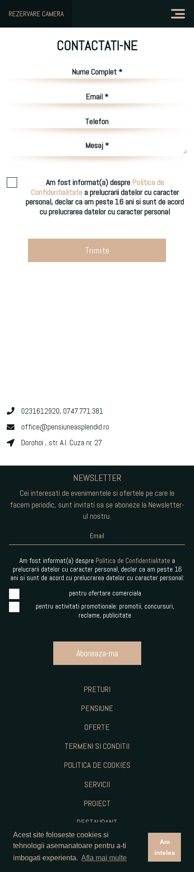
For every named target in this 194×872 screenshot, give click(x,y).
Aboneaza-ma (97, 653)
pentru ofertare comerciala (105, 593)
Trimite (97, 250)
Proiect (97, 803)
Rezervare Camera (36, 13)
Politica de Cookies (97, 765)
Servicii (97, 784)
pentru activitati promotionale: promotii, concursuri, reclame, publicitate (105, 610)
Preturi (97, 689)
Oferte (97, 727)
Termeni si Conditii (97, 746)
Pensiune (97, 708)
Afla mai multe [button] (104, 858)
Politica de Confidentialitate (133, 560)
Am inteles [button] (164, 847)
